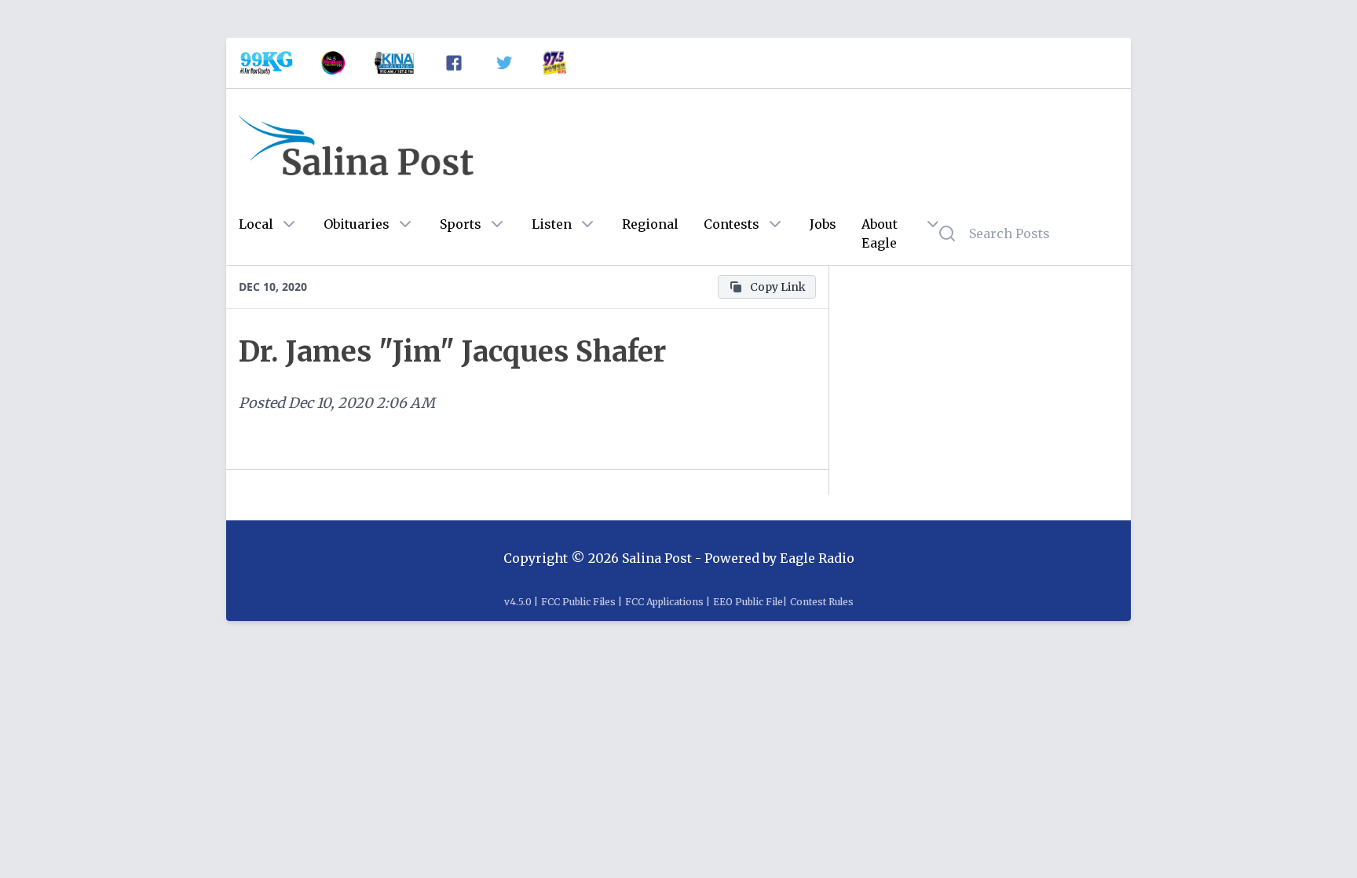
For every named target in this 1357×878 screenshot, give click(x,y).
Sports (460, 224)
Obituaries (357, 224)
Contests (731, 224)
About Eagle (879, 233)
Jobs (823, 224)
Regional (650, 224)
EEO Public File (748, 602)
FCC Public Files (578, 602)
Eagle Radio (817, 558)
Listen (552, 224)
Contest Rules (822, 602)
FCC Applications (664, 602)
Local (256, 224)
